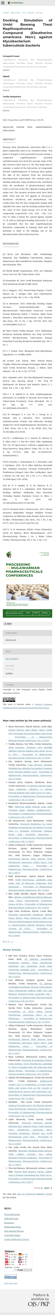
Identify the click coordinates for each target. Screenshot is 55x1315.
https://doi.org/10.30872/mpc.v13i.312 (25, 120)
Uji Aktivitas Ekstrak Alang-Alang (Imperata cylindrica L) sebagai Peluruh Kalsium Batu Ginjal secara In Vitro (30, 789)
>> (12, 941)
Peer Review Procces (14, 1231)
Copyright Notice (12, 1235)
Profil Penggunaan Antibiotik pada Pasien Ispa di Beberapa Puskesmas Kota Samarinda (30, 883)
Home (6, 13)
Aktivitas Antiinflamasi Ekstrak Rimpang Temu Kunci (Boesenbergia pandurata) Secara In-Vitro (30, 900)
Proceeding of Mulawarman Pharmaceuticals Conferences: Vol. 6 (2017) (30, 869)
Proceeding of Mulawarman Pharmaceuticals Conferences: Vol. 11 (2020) (30, 1140)
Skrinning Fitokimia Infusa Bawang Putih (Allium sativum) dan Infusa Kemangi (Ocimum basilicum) (30, 1154)
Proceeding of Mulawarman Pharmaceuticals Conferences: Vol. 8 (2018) (30, 932)
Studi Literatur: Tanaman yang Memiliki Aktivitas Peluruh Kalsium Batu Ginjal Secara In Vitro (30, 751)
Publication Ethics (12, 1227)
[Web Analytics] (10, 1278)
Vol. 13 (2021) (28, 13)
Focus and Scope (12, 1214)
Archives (15, 13)
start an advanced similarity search (34, 1194)
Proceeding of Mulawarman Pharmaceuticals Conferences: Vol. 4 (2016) (30, 973)
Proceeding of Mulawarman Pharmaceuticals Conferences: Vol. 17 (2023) (30, 1161)
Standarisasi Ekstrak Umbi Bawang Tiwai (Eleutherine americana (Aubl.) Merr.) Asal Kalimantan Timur (30, 862)
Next (47, 1188)
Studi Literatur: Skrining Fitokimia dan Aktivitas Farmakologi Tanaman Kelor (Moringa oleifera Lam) (30, 768)
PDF (9, 624)
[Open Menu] (3, 3)
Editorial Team (11, 1218)
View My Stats (10, 1283)
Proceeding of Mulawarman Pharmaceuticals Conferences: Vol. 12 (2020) (30, 775)
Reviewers (9, 1222)
